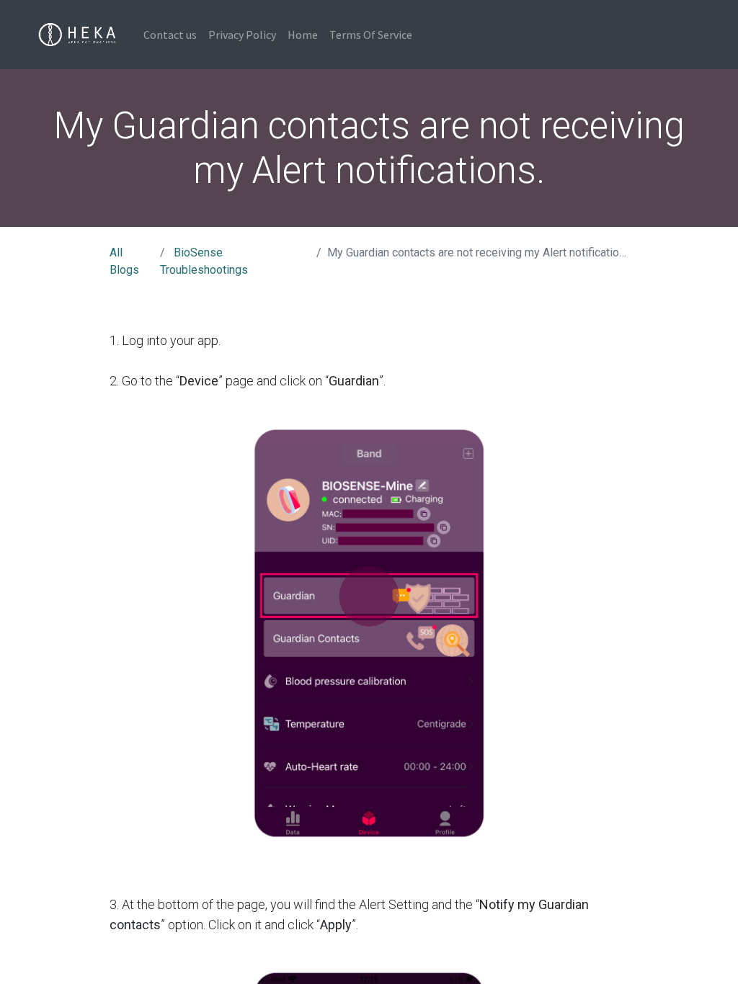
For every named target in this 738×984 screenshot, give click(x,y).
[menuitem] (170, 34)
